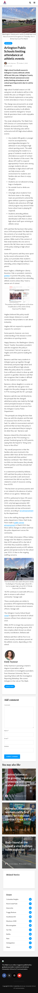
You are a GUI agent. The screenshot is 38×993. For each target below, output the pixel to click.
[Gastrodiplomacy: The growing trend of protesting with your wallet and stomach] (19, 784)
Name (6, 730)
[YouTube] (19, 975)
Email (6, 738)
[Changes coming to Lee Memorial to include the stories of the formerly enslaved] (10, 892)
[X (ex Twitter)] (9, 975)
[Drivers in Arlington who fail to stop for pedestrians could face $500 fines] (10, 881)
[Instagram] (14, 975)
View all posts (9, 686)
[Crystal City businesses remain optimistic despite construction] (10, 902)
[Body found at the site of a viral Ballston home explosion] (19, 852)
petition (7, 276)
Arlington (8, 43)
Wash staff (11, 796)
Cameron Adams (13, 864)
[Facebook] (4, 975)
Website (6, 746)
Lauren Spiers (12, 830)
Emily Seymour (11, 63)
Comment (7, 705)
